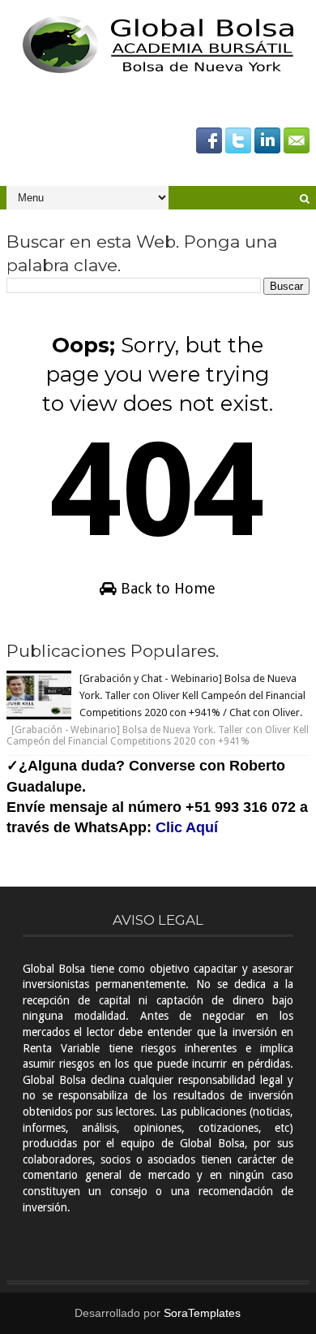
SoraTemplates (202, 1312)
